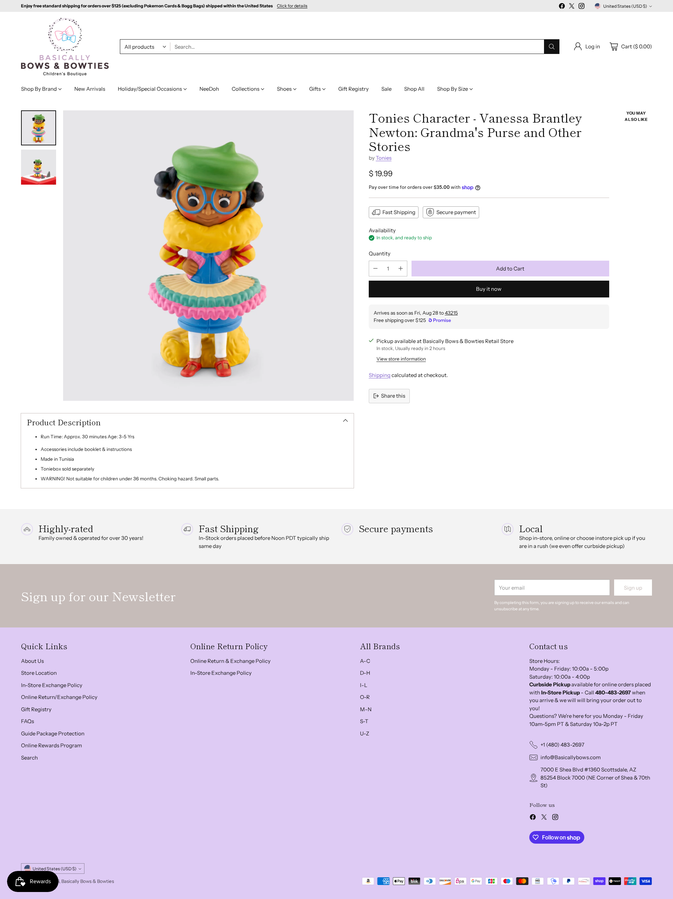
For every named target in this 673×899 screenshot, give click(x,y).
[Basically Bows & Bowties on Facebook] (561, 7)
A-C (365, 661)
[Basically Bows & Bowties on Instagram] (581, 7)
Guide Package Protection (52, 733)
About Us (32, 661)
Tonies (384, 158)
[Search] (551, 46)
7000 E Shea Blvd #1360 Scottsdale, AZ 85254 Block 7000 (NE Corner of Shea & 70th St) (595, 777)
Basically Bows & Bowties (87, 881)
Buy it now (489, 289)
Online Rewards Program (51, 745)
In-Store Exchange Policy (51, 685)
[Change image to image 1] (38, 127)
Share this (393, 395)
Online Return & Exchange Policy (230, 661)
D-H (365, 673)
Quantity (379, 253)
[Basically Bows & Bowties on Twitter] (571, 7)
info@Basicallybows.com (571, 757)
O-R (365, 697)
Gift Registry (36, 709)
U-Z (364, 733)
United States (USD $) (625, 6)
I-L (363, 685)
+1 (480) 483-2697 (562, 744)
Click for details (292, 6)
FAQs (27, 721)
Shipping (379, 375)
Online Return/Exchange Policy (59, 697)
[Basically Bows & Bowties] (65, 47)
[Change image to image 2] (38, 167)
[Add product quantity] (400, 268)
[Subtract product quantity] (375, 268)
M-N (366, 709)
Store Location (39, 673)
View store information (401, 359)
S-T (364, 721)
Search (29, 757)
